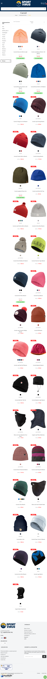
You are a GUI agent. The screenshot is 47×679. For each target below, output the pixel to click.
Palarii (3, 46)
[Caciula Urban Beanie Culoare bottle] (23, 499)
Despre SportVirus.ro (28, 632)
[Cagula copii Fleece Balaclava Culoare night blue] (38, 429)
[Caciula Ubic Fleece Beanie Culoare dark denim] (19, 290)
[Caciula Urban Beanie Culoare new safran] (20, 499)
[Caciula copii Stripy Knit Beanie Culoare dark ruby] (37, 464)
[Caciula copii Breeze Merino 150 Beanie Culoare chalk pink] (39, 46)
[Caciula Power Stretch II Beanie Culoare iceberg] (38, 534)
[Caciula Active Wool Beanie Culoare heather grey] (19, 568)
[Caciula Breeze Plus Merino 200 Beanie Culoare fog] (21, 81)
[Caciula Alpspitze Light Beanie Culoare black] (38, 394)
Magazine (26, 637)
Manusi (3, 52)
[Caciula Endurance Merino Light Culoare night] (19, 46)
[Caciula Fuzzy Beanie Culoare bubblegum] (39, 290)
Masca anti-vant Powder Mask (38, 504)
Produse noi (3, 654)
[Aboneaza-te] (44, 656)
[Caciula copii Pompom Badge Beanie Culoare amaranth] (20, 325)
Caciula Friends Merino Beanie (20, 156)
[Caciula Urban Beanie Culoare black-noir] (22, 499)
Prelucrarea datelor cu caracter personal (8, 651)
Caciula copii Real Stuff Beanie (20, 365)
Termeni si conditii (27, 630)
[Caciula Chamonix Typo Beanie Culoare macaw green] (38, 255)
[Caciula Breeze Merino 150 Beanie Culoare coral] (36, 81)
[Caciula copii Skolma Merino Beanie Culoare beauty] (19, 220)
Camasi (3, 36)
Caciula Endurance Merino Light (20, 52)
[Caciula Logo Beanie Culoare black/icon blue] (39, 568)
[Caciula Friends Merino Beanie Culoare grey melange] (19, 151)
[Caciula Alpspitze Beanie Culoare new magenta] (37, 360)
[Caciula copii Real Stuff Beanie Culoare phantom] (21, 360)
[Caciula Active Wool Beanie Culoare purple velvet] (21, 568)
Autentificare (3, 658)
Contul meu (3, 659)
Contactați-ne (26, 635)
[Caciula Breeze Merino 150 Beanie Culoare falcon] (40, 81)
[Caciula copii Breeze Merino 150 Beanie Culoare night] (37, 46)
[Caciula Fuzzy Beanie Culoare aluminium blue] (37, 290)
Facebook (2, 643)
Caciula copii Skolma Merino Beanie (20, 226)
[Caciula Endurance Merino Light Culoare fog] (20, 46)
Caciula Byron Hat (20, 539)
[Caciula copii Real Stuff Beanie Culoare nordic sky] (19, 360)
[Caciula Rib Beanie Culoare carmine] (38, 325)
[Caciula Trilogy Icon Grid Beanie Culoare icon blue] (19, 116)
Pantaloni (4, 40)
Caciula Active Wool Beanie (20, 574)
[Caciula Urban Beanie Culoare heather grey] (17, 499)
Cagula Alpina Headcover (20, 609)
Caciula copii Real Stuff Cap (38, 191)
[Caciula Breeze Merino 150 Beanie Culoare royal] (38, 81)
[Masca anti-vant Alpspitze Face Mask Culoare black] (20, 429)
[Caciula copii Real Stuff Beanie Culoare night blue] (18, 360)
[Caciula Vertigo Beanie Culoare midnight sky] (38, 151)
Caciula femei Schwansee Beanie (20, 469)
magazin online (4, 674)
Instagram (5, 643)
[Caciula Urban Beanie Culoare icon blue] (19, 499)
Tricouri (3, 34)
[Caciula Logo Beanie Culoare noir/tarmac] (37, 568)
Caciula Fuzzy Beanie (38, 295)
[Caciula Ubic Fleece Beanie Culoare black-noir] (21, 290)
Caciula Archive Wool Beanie (38, 226)
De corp (3, 38)
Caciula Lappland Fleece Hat (20, 191)
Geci (3, 26)
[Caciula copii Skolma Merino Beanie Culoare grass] (20, 220)
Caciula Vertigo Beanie (38, 156)
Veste (3, 28)
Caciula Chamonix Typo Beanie (38, 260)
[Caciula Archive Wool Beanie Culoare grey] (38, 220)
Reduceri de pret (4, 652)
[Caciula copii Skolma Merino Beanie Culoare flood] (22, 220)
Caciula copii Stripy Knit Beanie (38, 469)
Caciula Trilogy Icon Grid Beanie (20, 121)
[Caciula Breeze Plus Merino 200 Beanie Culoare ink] (19, 81)
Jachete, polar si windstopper (5, 31)
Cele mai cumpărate (5, 656)
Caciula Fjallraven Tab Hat (20, 400)
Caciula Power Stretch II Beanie (38, 539)
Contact (38, 673)
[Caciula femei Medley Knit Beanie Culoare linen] (20, 255)
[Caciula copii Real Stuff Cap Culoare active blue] (38, 185)
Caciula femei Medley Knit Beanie (20, 260)
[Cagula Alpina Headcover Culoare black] (20, 603)
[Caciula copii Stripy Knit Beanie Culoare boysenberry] (39, 464)
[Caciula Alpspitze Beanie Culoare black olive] (39, 360)
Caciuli (3, 42)
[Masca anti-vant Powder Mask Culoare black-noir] (38, 499)
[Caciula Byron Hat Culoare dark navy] (20, 534)
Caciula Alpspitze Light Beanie (38, 400)
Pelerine (3, 54)
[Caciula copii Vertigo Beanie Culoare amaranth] (38, 116)
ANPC (25, 638)
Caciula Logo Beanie (38, 574)
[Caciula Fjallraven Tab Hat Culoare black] (20, 394)
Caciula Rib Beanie (38, 330)
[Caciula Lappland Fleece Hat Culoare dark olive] (20, 185)
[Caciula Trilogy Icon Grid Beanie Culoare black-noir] (21, 116)
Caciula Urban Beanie (20, 504)
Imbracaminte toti (6, 23)
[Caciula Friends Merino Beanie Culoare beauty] (21, 151)
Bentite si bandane (4, 49)
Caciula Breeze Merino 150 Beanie (38, 86)
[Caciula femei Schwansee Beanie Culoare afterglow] (20, 464)
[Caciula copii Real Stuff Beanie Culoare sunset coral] (23, 360)
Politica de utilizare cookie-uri (30, 633)
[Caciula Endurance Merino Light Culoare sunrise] (22, 46)
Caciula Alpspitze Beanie (38, 365)
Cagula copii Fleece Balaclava (38, 435)
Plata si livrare (27, 628)
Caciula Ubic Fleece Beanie (20, 295)
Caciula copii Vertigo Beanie (38, 121)
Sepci (3, 44)
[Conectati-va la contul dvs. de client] (43, 3)
